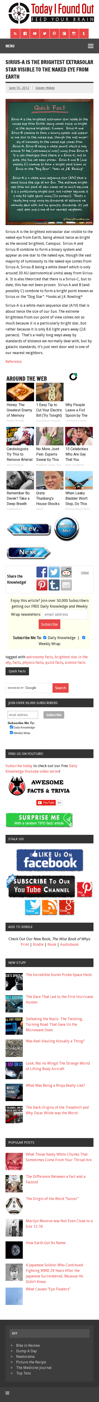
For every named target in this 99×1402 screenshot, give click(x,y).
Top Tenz (23, 1373)
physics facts (32, 662)
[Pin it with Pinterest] (41, 585)
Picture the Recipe (31, 1362)
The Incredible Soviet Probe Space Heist (59, 975)
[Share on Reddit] (66, 572)
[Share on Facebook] (41, 572)
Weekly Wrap (49, 644)
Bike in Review (28, 1345)
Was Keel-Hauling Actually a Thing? (55, 1041)
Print (25, 944)
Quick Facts (17, 671)
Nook (51, 944)
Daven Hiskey (45, 88)
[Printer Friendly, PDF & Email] (85, 573)
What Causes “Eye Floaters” (48, 1289)
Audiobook (69, 944)
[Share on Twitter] (54, 572)
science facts (75, 662)
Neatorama (25, 1356)
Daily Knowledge (62, 638)
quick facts (54, 662)
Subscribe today (19, 766)
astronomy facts (39, 657)
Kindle (38, 944)
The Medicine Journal (34, 1367)
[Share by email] (66, 585)
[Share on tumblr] (54, 585)
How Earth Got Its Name (46, 1243)
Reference (14, 361)
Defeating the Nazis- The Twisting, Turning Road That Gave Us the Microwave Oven (54, 1024)
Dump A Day (26, 1351)
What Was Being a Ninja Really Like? (55, 1085)
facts (16, 662)
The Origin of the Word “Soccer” (52, 1199)
